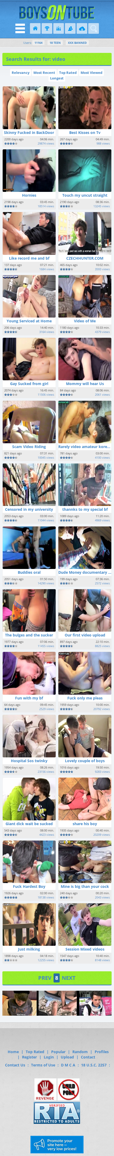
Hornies (29, 195)
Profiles (102, 1051)
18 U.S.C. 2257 (94, 1065)
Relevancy (20, 72)
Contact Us (15, 1065)
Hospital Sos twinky (29, 760)
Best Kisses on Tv (84, 132)
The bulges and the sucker (29, 635)
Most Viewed (91, 72)
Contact (88, 1057)
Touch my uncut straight (84, 195)
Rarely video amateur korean (85, 446)
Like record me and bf (29, 258)
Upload (67, 1057)
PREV (44, 977)
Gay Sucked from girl (29, 383)
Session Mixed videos (84, 949)
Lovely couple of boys (85, 760)
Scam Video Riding (29, 446)
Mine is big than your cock (85, 886)
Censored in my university (29, 509)
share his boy (85, 823)
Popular (58, 1051)
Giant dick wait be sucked (29, 823)
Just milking (29, 949)
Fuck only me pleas (85, 698)
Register (29, 1057)
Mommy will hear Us (85, 383)
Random (80, 1051)
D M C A (68, 1065)
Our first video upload (85, 635)
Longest (57, 78)
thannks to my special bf (85, 509)
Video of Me (85, 320)
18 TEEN (55, 43)
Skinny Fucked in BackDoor (29, 132)
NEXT (69, 977)
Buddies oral (29, 572)
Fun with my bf (29, 698)
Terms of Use (43, 1065)
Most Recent (44, 72)
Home (13, 1051)
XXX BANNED (77, 43)
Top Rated (68, 72)
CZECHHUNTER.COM (84, 258)
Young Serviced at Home (29, 320)
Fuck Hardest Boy (29, 886)
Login (49, 1057)
